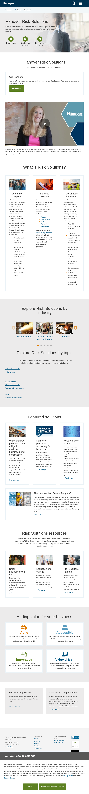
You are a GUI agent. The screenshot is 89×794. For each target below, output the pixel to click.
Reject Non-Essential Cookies (52, 786)
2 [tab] (41, 346)
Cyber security (10, 372)
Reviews (36, 743)
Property (44, 217)
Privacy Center (9, 778)
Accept (30, 786)
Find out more (15, 707)
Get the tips (42, 470)
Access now (16, 88)
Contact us (9, 747)
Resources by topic (39, 44)
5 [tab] (51, 346)
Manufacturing (24, 336)
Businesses (9, 10)
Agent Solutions (58, 742)
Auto (42, 222)
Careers (36, 739)
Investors (37, 741)
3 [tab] (44, 346)
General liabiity (10, 382)
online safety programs (44, 232)
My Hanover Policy (59, 740)
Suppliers (37, 746)
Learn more (11, 43)
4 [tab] (48, 346)
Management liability (12, 385)
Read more (69, 478)
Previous (13, 328)
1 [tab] (38, 346)
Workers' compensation (13, 397)
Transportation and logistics (14, 388)
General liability (46, 219)
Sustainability (38, 748)
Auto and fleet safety (12, 369)
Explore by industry (25, 44)
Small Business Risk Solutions (44, 338)
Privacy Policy (68, 776)
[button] (73, 3)
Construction (64, 336)
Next (75, 328)
